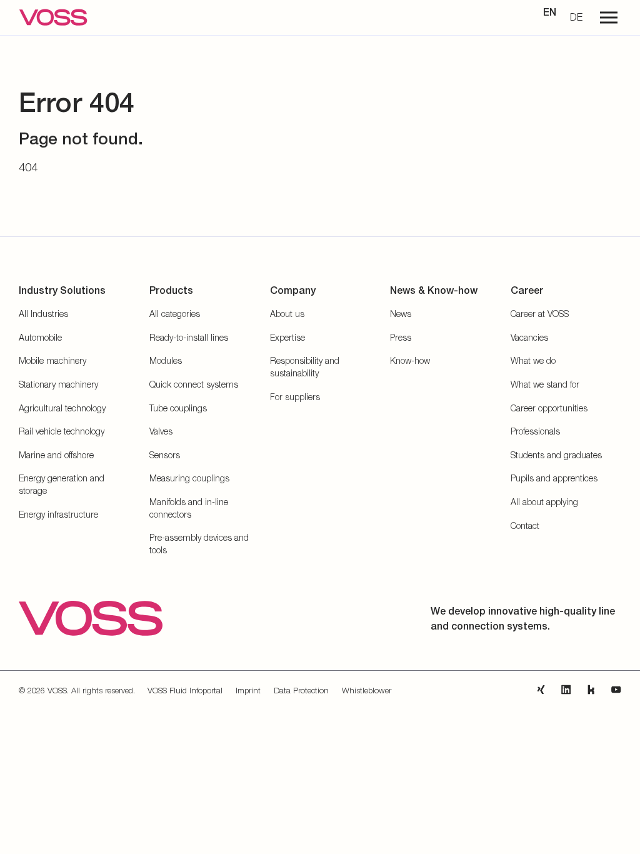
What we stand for (545, 384)
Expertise (287, 337)
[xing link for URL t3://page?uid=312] (541, 690)
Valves (160, 431)
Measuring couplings (189, 478)
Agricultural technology (62, 408)
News (400, 313)
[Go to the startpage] (53, 17)
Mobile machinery (52, 360)
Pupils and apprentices (554, 478)
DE (576, 17)
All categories (174, 313)
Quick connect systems (193, 384)
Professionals (535, 431)
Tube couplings (178, 408)
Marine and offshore (56, 455)
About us (287, 313)
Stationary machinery (58, 384)
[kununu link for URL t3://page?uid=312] (591, 689)
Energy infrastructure (58, 514)
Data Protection (301, 690)
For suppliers (295, 396)
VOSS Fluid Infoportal (185, 690)
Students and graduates (556, 455)
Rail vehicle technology (61, 431)
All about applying (544, 501)
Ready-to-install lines (188, 337)
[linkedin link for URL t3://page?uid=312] (566, 690)
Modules (165, 360)
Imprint (248, 690)
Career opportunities (549, 408)
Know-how (410, 360)
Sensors (164, 455)
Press (400, 337)
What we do (533, 360)
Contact (525, 525)
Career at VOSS (540, 313)
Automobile (40, 337)
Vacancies (529, 337)
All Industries (43, 313)
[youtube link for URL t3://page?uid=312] (616, 689)
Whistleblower (366, 690)
